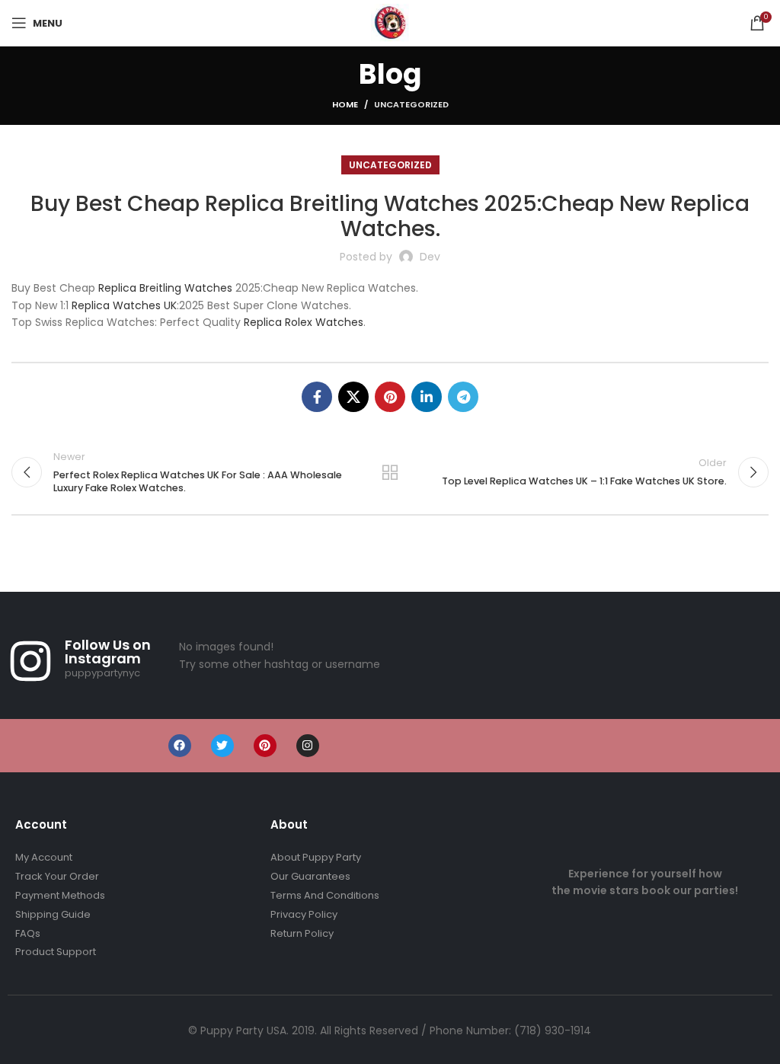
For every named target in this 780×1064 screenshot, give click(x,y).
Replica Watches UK (124, 305)
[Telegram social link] (463, 397)
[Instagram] (307, 745)
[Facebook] (179, 745)
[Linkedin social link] (426, 397)
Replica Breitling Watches (165, 288)
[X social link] (353, 397)
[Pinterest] (265, 745)
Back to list (390, 472)
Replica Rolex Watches (303, 322)
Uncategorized (411, 104)
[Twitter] (222, 745)
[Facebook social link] (317, 397)
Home (345, 104)
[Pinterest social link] (390, 397)
